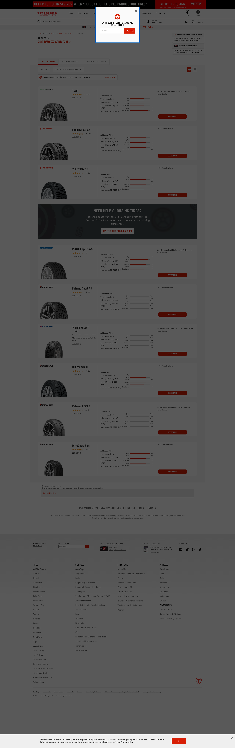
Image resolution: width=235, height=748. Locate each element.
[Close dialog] (136, 10)
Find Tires (130, 31)
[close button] (232, 738)
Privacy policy (127, 742)
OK (179, 741)
